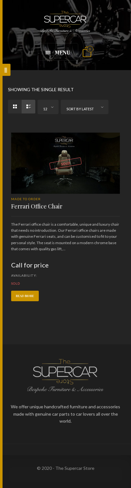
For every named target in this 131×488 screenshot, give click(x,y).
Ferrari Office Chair (36, 206)
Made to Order (26, 199)
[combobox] (48, 107)
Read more (25, 296)
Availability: (24, 275)
